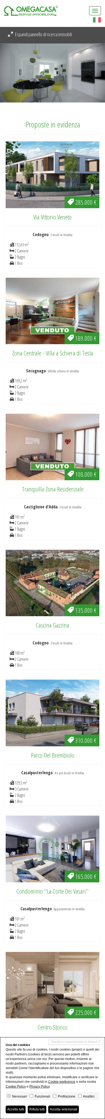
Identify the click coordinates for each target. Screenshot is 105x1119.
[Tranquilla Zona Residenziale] (52, 446)
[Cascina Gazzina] (52, 582)
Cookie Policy (16, 1086)
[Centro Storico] (52, 984)
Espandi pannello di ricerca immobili (43, 34)
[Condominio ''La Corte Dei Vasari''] (52, 848)
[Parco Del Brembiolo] (52, 712)
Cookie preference (61, 1082)
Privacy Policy (39, 1086)
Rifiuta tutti (37, 1109)
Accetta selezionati (63, 1109)
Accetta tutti (15, 1109)
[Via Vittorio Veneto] (52, 174)
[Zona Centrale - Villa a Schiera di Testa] (52, 310)
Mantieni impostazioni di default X (75, 1042)
